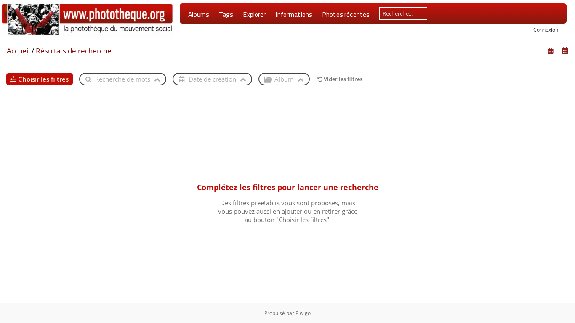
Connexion (545, 29)
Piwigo (303, 313)
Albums (198, 14)
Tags (226, 14)
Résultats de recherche (74, 51)
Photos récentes (346, 14)
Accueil (18, 51)
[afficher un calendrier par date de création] (565, 50)
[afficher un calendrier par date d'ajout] (551, 50)
